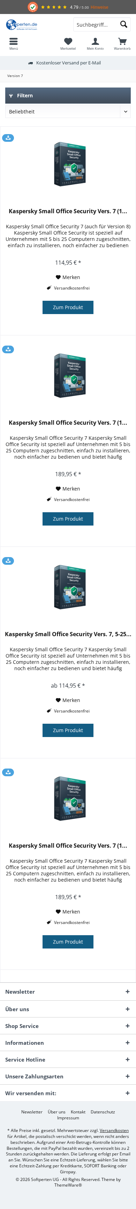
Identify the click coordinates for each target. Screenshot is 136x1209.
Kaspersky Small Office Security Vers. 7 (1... (68, 211)
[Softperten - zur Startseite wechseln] (34, 25)
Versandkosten (114, 1130)
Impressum (68, 1118)
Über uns (57, 1112)
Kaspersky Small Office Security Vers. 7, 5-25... (68, 634)
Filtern (24, 95)
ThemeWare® (68, 1185)
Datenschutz (103, 1112)
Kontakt (78, 1112)
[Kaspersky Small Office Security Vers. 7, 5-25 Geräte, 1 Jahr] (68, 588)
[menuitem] (13, 44)
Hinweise (99, 7)
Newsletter (32, 1112)
